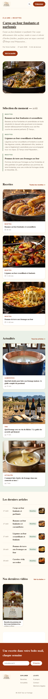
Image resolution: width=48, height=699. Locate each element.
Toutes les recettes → (37, 185)
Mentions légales (39, 686)
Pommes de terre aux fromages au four (22, 158)
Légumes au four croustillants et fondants (23, 138)
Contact (36, 683)
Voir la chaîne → (39, 579)
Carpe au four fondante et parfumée (21, 24)
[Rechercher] (29, 4)
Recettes (23, 679)
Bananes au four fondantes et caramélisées (23, 117)
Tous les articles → (38, 339)
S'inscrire (36, 663)
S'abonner (39, 4)
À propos (36, 679)
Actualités (23, 683)
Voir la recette (10, 53)
